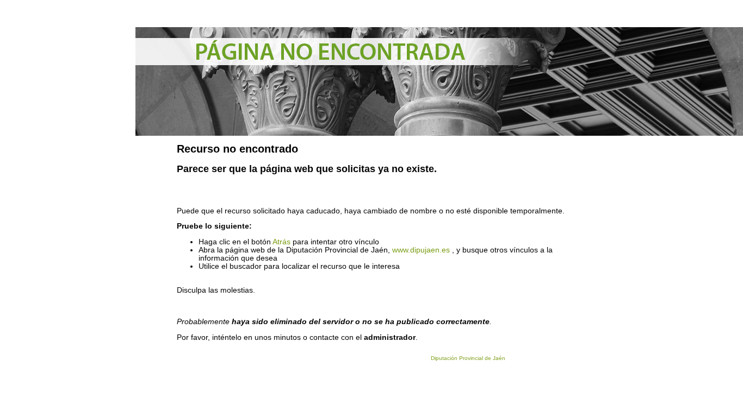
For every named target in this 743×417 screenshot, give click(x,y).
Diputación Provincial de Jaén (468, 358)
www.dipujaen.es (421, 250)
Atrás (281, 242)
